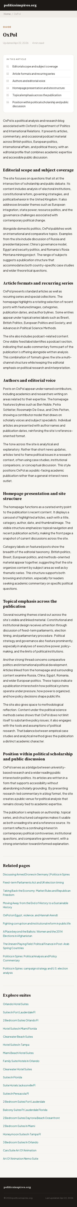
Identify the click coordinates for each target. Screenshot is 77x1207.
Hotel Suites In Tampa (16, 1044)
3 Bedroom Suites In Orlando (20, 1142)
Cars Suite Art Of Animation (19, 1150)
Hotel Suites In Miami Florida (20, 1028)
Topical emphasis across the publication (37, 95)
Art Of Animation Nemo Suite (20, 1158)
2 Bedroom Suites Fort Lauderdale (24, 1101)
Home (7, 14)
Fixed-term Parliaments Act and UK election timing (33, 882)
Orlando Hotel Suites (16, 1004)
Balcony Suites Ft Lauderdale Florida (25, 1109)
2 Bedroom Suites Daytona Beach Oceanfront (31, 1118)
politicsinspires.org (20, 5)
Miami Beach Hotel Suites (18, 1053)
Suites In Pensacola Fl (16, 1093)
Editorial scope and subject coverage (35, 66)
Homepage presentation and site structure (39, 88)
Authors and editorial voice (29, 80)
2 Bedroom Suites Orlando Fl (20, 1020)
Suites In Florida (12, 1077)
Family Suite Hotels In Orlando (21, 1061)
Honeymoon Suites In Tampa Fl (22, 1134)
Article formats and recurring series (34, 73)
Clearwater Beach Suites (18, 1036)
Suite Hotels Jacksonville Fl (19, 1085)
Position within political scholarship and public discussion (40, 104)
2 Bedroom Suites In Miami (19, 1126)
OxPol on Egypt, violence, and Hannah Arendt (30, 915)
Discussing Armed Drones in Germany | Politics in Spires (36, 874)
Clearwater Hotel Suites (17, 1069)
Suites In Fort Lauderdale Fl (19, 1012)
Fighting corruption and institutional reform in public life (37, 923)
